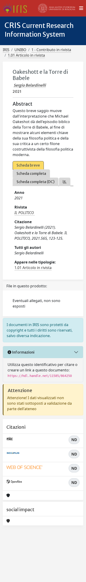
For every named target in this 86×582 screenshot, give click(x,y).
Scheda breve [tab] (28, 165)
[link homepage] (17, 8)
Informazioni (22, 352)
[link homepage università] (56, 8)
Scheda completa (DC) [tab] (36, 181)
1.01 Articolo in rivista (26, 55)
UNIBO (20, 49)
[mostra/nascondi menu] (81, 8)
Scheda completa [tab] (31, 173)
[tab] (64, 182)
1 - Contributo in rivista (51, 49)
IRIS (6, 49)
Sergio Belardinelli (30, 85)
